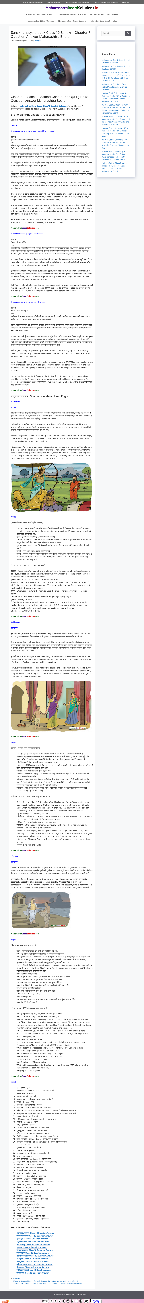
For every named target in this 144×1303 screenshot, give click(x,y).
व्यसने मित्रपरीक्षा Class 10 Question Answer (34, 1236)
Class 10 (16, 1279)
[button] (72, 1301)
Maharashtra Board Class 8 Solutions (104, 15)
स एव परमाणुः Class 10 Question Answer (33, 1244)
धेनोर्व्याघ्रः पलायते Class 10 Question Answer (35, 1256)
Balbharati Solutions (53, 2)
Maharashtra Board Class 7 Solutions (40, 21)
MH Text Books (87, 1301)
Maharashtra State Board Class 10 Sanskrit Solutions (44, 106)
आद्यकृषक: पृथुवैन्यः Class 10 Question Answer (35, 1233)
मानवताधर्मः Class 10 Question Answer (33, 1273)
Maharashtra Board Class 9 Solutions (72, 15)
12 (81, 1301)
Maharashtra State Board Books (32, 2)
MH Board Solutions (46, 1301)
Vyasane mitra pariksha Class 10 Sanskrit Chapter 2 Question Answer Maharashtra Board (47, 1284)
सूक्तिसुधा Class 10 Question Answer (32, 1239)
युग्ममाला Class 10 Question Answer (32, 1247)
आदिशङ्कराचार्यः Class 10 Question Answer (34, 1264)
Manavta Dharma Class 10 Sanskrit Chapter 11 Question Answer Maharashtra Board (45, 1281)
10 (72, 1301)
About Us (125, 2)
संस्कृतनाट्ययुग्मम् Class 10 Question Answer (35, 1250)
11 (77, 1301)
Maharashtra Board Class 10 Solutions (40, 15)
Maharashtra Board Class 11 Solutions (106, 2)
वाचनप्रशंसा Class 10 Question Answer (33, 1253)
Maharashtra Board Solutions (79, 1295)
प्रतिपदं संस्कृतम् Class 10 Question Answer (34, 1270)
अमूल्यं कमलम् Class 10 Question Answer (33, 1241)
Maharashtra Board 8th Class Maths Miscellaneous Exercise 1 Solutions (115, 87)
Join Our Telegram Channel (96, 1301)
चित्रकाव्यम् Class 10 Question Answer (33, 1267)
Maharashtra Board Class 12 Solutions (77, 2)
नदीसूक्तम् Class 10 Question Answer (32, 1259)
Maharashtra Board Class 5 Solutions (104, 21)
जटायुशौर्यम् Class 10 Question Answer (33, 1261)
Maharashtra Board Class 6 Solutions (72, 21)
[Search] (128, 33)
